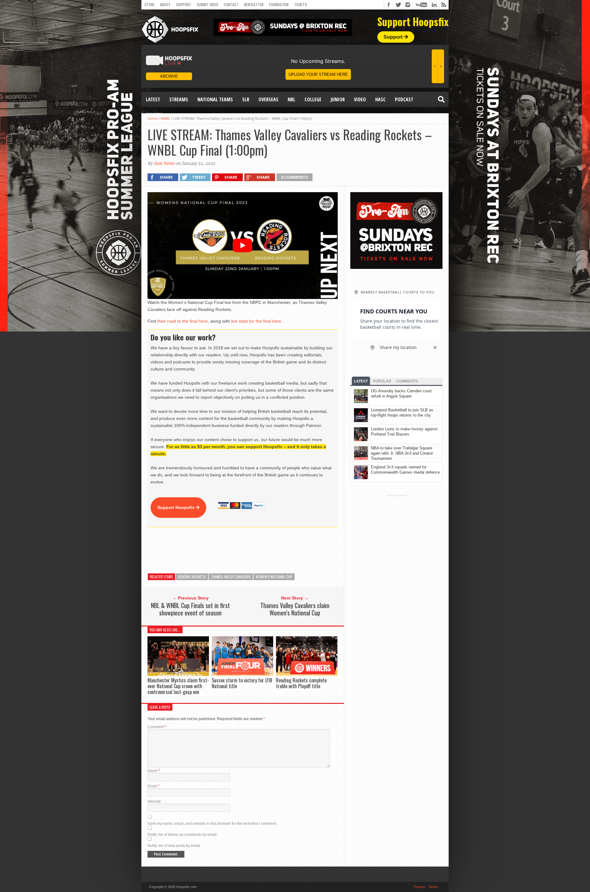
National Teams (215, 99)
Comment (157, 727)
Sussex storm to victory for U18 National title (242, 683)
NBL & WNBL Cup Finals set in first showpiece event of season (190, 609)
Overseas (268, 99)
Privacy (419, 887)
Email (153, 786)
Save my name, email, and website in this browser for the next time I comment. (212, 823)
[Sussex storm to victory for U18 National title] (242, 674)
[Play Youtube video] (243, 245)
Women (154, 114)
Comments (407, 381)
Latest (153, 99)
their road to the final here (182, 321)
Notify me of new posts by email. (174, 846)
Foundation (279, 4)
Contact (231, 4)
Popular (382, 381)
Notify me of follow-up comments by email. (183, 834)
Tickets (300, 4)
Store (149, 4)
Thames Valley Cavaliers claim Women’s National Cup (294, 609)
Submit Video (207, 4)
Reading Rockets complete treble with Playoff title (301, 683)
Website (154, 801)
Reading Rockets (192, 576)
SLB (245, 99)
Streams (178, 99)
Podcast (404, 99)
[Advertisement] (259, 550)
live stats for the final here (256, 321)
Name (154, 771)
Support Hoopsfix (176, 507)
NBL (291, 99)
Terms (433, 887)
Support (183, 4)
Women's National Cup (274, 576)
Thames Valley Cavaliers (231, 576)
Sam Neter (164, 163)
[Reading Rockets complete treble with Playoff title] (306, 674)
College (313, 99)
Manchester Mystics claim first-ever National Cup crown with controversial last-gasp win (178, 686)
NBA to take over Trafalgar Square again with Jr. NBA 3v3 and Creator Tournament (402, 453)
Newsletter (254, 4)
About (165, 4)
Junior (338, 99)
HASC (380, 99)
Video (360, 99)
